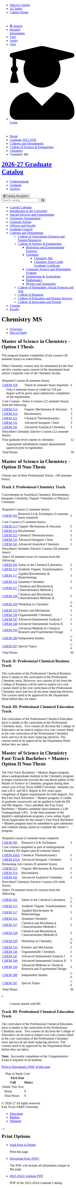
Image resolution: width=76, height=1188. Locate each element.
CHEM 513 (9, 409)
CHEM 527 (9, 588)
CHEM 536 (9, 615)
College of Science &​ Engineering (40, 243)
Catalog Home (19, 12)
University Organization (25, 218)
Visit (13, 37)
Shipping (15, 1121)
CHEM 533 (9, 610)
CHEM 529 (9, 604)
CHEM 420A (11, 855)
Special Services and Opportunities (32, 214)
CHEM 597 (9, 646)
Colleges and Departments (26, 143)
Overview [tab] (16, 329)
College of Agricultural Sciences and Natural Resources (41, 238)
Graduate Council (21, 229)
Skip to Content (20, 5)
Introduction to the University (28, 211)
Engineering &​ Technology (43, 276)
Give (13, 44)
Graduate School (20, 222)
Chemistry (16, 150)
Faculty (14, 309)
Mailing (15, 1117)
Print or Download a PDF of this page (26, 1067)
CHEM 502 (9, 565)
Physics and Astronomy (41, 283)
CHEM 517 (9, 575)
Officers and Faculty (23, 225)
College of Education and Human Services (45, 298)
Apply (14, 40)
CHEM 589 (9, 638)
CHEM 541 (9, 427)
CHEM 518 (9, 385)
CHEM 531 (9, 422)
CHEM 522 (9, 581)
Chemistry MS (43, 258)
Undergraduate (19, 181)
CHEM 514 (9, 413)
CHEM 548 (9, 624)
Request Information (17, 31)
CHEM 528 (9, 596)
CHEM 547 (9, 619)
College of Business (30, 294)
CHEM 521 (9, 418)
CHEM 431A (11, 859)
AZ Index (16, 8)
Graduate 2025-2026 (23, 140)
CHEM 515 (9, 569)
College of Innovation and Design (39, 302)
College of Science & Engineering (32, 147)
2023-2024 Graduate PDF (26, 1176)
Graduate (15, 185)
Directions (16, 1113)
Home (14, 136)
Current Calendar (21, 207)
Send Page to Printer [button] (23, 1145)
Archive (15, 188)
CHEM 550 (9, 630)
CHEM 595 (9, 515)
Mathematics (34, 280)
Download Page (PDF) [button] (24, 1158)
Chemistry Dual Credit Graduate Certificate (48, 263)
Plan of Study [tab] (18, 332)
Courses (15, 305)
